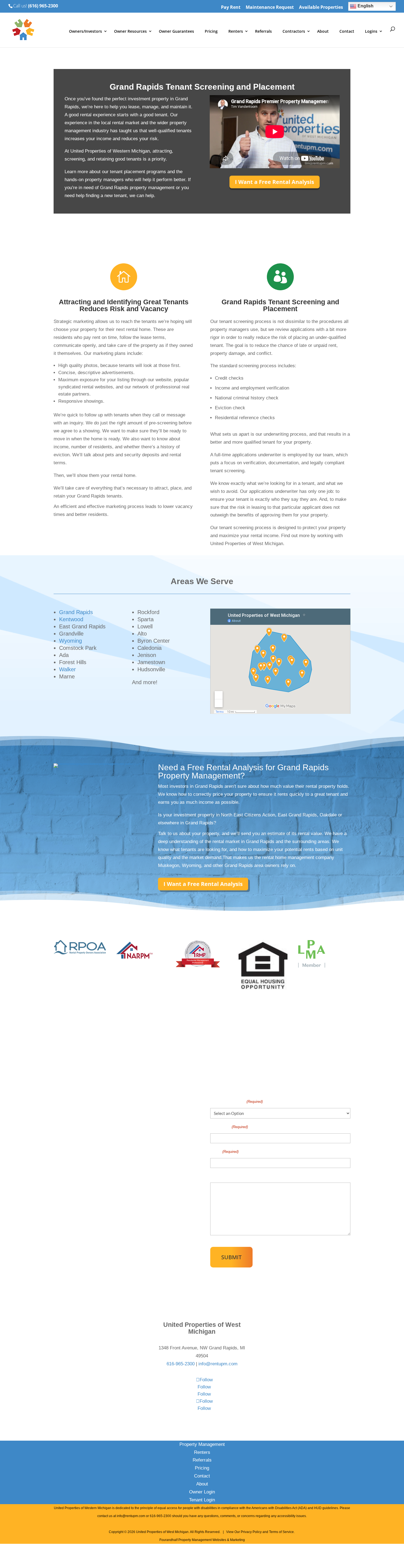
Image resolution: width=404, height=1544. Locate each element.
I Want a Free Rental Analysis (274, 182)
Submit (231, 1257)
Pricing (211, 31)
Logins (371, 31)
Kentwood (71, 619)
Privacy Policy (251, 1532)
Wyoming (70, 641)
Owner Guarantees (176, 31)
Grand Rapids (76, 612)
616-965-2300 (181, 1363)
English (364, 6)
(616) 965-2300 (43, 6)
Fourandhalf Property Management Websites (192, 1540)
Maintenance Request (270, 7)
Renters (235, 31)
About (323, 31)
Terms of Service (281, 1532)
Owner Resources (130, 31)
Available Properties (321, 7)
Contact (346, 31)
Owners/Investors (85, 31)
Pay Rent (230, 7)
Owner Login (202, 1492)
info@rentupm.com (217, 1363)
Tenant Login (202, 1499)
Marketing (237, 1540)
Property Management (202, 1444)
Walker (67, 669)
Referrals (263, 31)
